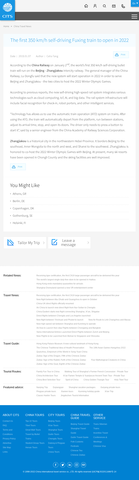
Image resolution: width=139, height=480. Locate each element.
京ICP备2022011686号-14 (104, 472)
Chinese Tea (76, 450)
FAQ (5, 425)
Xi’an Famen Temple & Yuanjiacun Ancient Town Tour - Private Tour (94, 375)
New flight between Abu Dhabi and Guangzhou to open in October (66, 299)
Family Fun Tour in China (47, 371)
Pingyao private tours (46, 391)
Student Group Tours (34, 443)
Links (5, 452)
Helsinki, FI (19, 223)
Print (20, 166)
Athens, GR (19, 194)
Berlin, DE (19, 201)
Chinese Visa (99, 446)
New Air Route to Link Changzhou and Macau (109, 320)
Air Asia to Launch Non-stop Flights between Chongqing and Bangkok (68, 328)
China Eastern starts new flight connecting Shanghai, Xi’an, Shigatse (68, 311)
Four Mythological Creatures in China (108, 360)
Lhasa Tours (53, 452)
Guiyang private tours (110, 387)
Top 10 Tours (31, 421)
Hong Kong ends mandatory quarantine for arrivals (59, 284)
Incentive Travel (100, 433)
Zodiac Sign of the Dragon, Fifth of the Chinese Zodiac (61, 356)
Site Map (7, 447)
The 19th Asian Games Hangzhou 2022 (107, 348)
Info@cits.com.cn (114, 6)
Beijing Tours (54, 421)
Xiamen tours (67, 391)
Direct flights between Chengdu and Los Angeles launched (63, 316)
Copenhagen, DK (23, 208)
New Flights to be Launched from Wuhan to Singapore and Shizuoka (68, 336)
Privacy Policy (9, 438)
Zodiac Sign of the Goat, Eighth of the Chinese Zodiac (61, 364)
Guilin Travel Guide (79, 437)
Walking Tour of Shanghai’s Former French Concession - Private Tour (96, 371)
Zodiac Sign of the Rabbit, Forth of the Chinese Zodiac (61, 360)
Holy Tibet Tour (121, 380)
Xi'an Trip (109, 391)
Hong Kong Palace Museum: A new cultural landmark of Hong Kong (67, 343)
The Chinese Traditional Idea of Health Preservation (60, 348)
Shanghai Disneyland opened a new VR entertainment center (64, 288)
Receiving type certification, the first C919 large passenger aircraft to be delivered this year (77, 275)
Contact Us (8, 421)
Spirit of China (71, 380)
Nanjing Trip (42, 387)
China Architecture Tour (47, 375)
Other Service (99, 417)
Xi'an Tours (53, 425)
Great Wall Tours (33, 430)
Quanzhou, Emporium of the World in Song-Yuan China (61, 352)
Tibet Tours (30, 425)
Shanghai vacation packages (82, 387)
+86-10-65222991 (123, 6)
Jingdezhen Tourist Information (75, 395)
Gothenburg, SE (23, 215)
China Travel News (22, 26)
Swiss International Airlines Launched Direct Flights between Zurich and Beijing (72, 332)
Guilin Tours (53, 434)
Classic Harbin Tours (46, 395)
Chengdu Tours (55, 438)
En (134, 3)
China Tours (34, 415)
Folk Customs (77, 442)
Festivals (75, 446)
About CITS (11, 415)
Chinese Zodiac (78, 455)
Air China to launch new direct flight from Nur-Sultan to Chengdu (65, 307)
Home (6, 26)
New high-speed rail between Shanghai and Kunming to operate (66, 324)
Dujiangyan (58, 387)
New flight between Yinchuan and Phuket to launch (59, 320)
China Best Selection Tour (48, 380)
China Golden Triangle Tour (96, 380)
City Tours (56, 415)
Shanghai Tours (55, 430)
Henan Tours (31, 447)
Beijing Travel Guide (80, 424)
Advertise (7, 443)
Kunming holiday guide (89, 391)
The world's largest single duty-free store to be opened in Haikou (66, 279)
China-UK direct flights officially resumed (55, 303)
